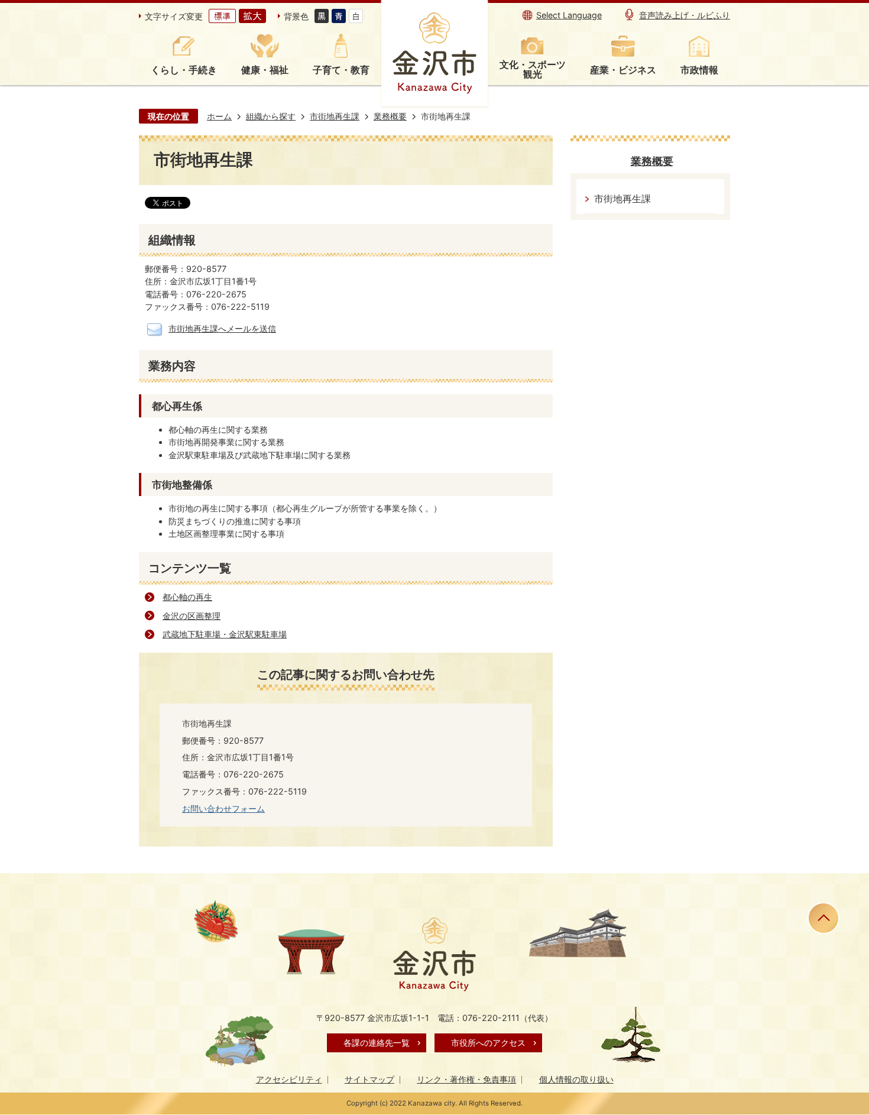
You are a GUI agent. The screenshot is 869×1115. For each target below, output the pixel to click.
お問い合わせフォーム (223, 808)
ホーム (219, 116)
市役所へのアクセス (488, 1043)
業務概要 (390, 116)
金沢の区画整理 (192, 616)
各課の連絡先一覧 (376, 1043)
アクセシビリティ (289, 1079)
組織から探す (271, 116)
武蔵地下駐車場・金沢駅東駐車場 (225, 634)
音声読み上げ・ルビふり (684, 15)
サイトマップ (369, 1079)
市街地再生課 (334, 116)
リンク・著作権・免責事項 (466, 1079)
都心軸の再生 (187, 597)
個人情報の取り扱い (576, 1079)
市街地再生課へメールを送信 (222, 328)
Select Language (569, 15)
